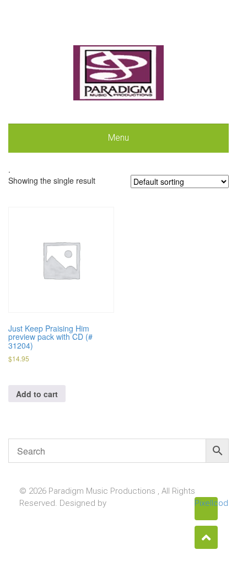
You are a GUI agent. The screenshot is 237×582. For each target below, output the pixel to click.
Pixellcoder (206, 503)
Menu (118, 137)
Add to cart (37, 393)
